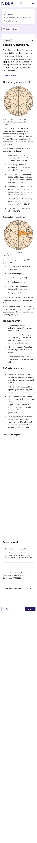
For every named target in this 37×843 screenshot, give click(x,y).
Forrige (8, 609)
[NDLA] (7, 3)
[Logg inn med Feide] (21, 3)
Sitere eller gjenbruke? (13, 588)
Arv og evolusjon (9, 18)
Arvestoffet (23, 18)
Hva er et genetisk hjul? (16, 82)
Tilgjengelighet (9, 75)
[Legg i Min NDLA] (31, 40)
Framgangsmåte (12, 320)
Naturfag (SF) (9, 14)
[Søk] (27, 3)
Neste (29, 609)
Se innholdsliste (11, 29)
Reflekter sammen (13, 368)
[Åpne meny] (33, 3)
